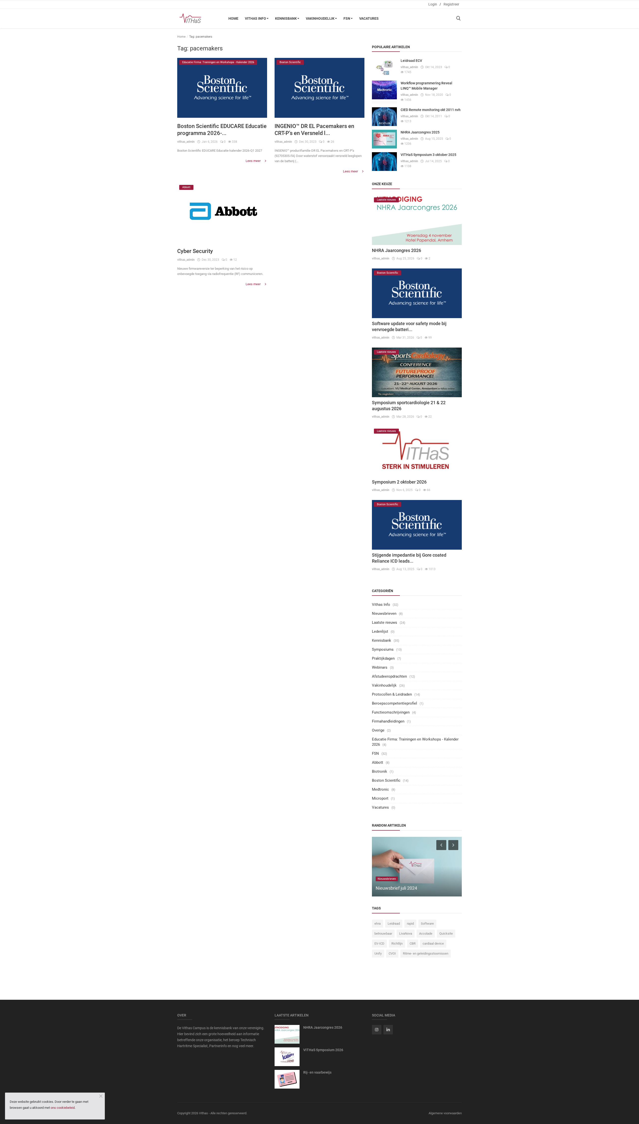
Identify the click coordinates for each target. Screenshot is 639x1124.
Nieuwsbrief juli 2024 (396, 888)
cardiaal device (433, 943)
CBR (413, 943)
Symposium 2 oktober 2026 (399, 482)
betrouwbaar (383, 933)
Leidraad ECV (411, 61)
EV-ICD (379, 943)
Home (233, 18)
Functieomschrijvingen (391, 712)
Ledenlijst (380, 631)
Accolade (425, 933)
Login (432, 4)
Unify (378, 953)
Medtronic (380, 789)
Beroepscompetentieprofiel (394, 703)
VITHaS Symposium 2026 (323, 1050)
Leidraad (394, 923)
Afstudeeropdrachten (389, 676)
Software (427, 923)
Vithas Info (255, 18)
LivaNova (405, 933)
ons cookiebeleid (63, 1108)
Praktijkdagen (383, 658)
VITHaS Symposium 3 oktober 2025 (428, 155)
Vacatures (369, 18)
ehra (377, 923)
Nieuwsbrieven (384, 613)
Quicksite (446, 933)
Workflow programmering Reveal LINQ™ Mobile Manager (426, 85)
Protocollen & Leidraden (392, 694)
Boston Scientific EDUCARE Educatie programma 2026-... (222, 129)
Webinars (379, 667)
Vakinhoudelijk (320, 18)
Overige (378, 730)
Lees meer (253, 161)
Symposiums (383, 649)
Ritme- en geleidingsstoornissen (425, 953)
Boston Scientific (386, 780)
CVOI (392, 953)
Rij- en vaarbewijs (317, 1072)
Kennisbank (286, 18)
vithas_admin (186, 141)
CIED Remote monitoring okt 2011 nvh (431, 110)
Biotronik (379, 771)
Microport (380, 798)
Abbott (377, 762)
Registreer (451, 4)
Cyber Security (195, 251)
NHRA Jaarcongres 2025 (420, 132)
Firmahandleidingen (388, 721)
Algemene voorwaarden (445, 1113)
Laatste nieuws (384, 622)
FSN (346, 18)
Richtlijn (397, 943)
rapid (410, 923)
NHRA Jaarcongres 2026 (396, 250)
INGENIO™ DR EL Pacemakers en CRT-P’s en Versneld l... (314, 129)
